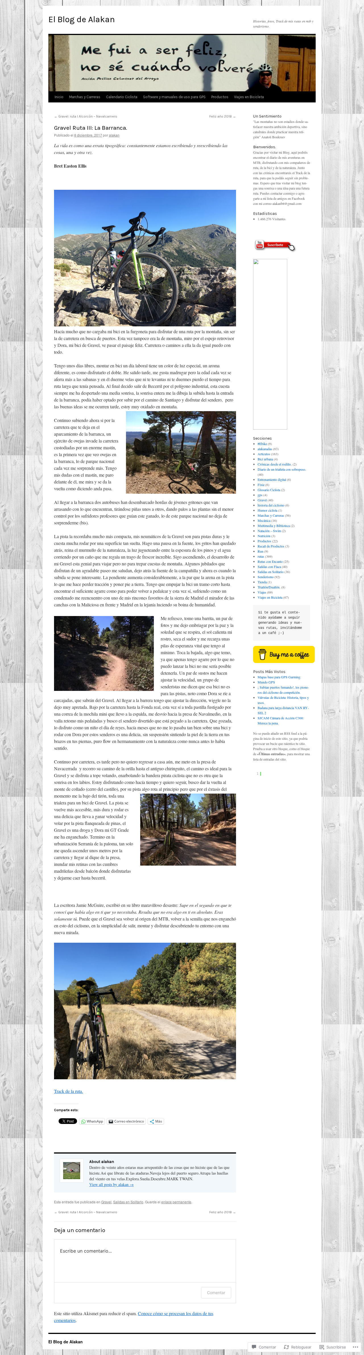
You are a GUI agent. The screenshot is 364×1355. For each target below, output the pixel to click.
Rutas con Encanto (270, 561)
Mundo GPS (266, 682)
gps (260, 495)
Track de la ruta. (68, 1091)
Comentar (216, 1292)
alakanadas (265, 448)
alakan (114, 135)
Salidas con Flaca (269, 566)
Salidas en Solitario (128, 1201)
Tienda (262, 582)
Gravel (106, 1201)
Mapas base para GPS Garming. (279, 677)
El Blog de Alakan (81, 19)
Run (260, 551)
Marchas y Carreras (84, 97)
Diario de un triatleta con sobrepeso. (282, 469)
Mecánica (264, 520)
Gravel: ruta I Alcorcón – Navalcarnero (85, 116)
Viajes (262, 592)
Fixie (261, 484)
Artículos (264, 454)
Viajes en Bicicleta (249, 97)
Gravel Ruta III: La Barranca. (90, 127)
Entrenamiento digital (272, 479)
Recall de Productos (271, 546)
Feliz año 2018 (222, 116)
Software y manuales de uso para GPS (174, 97)
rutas (261, 556)
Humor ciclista (267, 510)
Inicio (59, 97)
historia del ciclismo (271, 505)
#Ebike (262, 443)
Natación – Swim (269, 530)
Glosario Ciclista (269, 489)
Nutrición (264, 536)
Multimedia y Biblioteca (274, 525)
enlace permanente (176, 1201)
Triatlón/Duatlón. (269, 587)
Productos (219, 97)
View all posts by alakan (111, 1184)
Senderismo (266, 576)
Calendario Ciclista (121, 97)
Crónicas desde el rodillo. (275, 464)
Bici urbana (265, 459)
